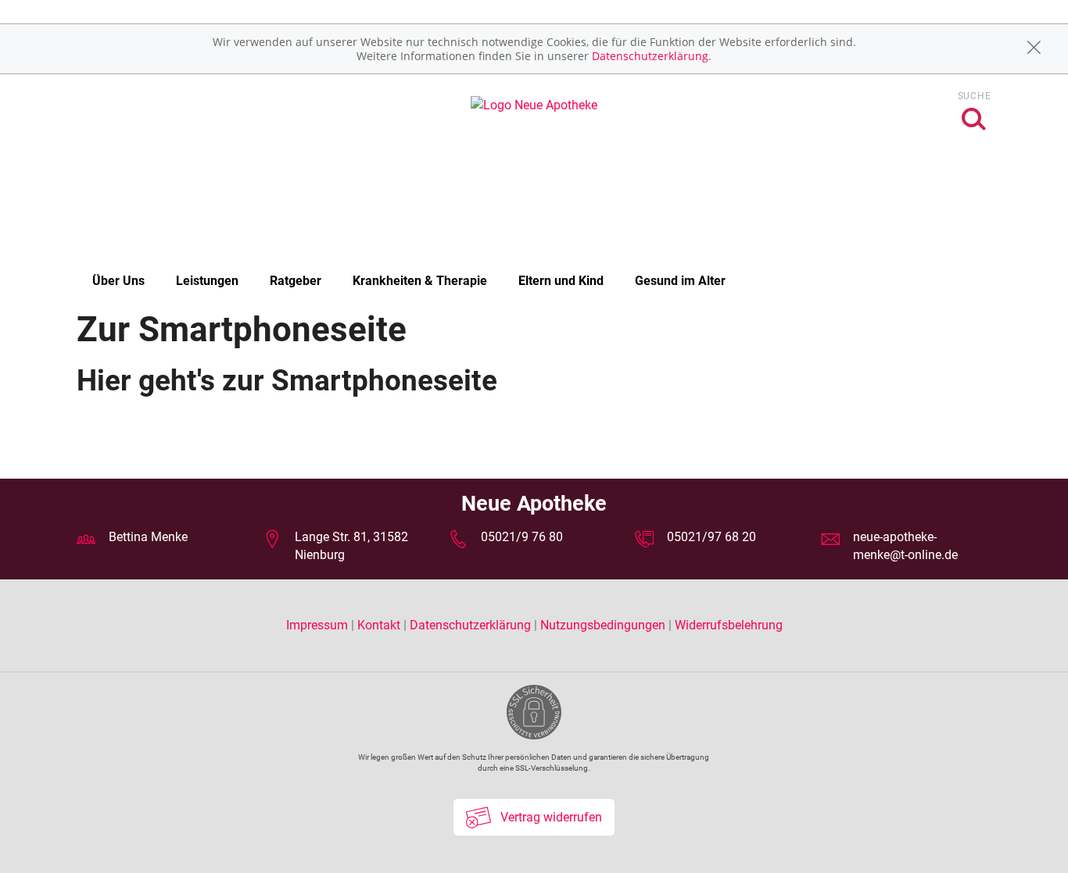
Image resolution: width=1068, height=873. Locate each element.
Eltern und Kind (561, 280)
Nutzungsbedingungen (602, 625)
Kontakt (378, 625)
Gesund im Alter (680, 280)
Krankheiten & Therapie (420, 280)
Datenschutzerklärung (650, 55)
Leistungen (207, 280)
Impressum (318, 625)
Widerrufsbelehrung (729, 625)
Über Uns (118, 280)
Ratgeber (295, 280)
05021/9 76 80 (522, 536)
